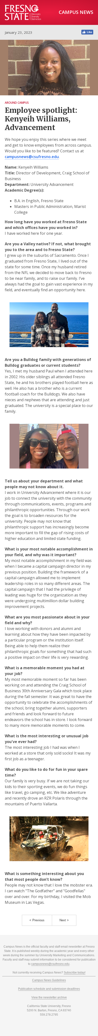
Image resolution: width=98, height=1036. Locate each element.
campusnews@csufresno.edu (32, 156)
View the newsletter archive (49, 997)
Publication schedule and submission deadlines (49, 988)
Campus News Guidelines (49, 980)
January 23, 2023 (18, 32)
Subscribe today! (74, 972)
